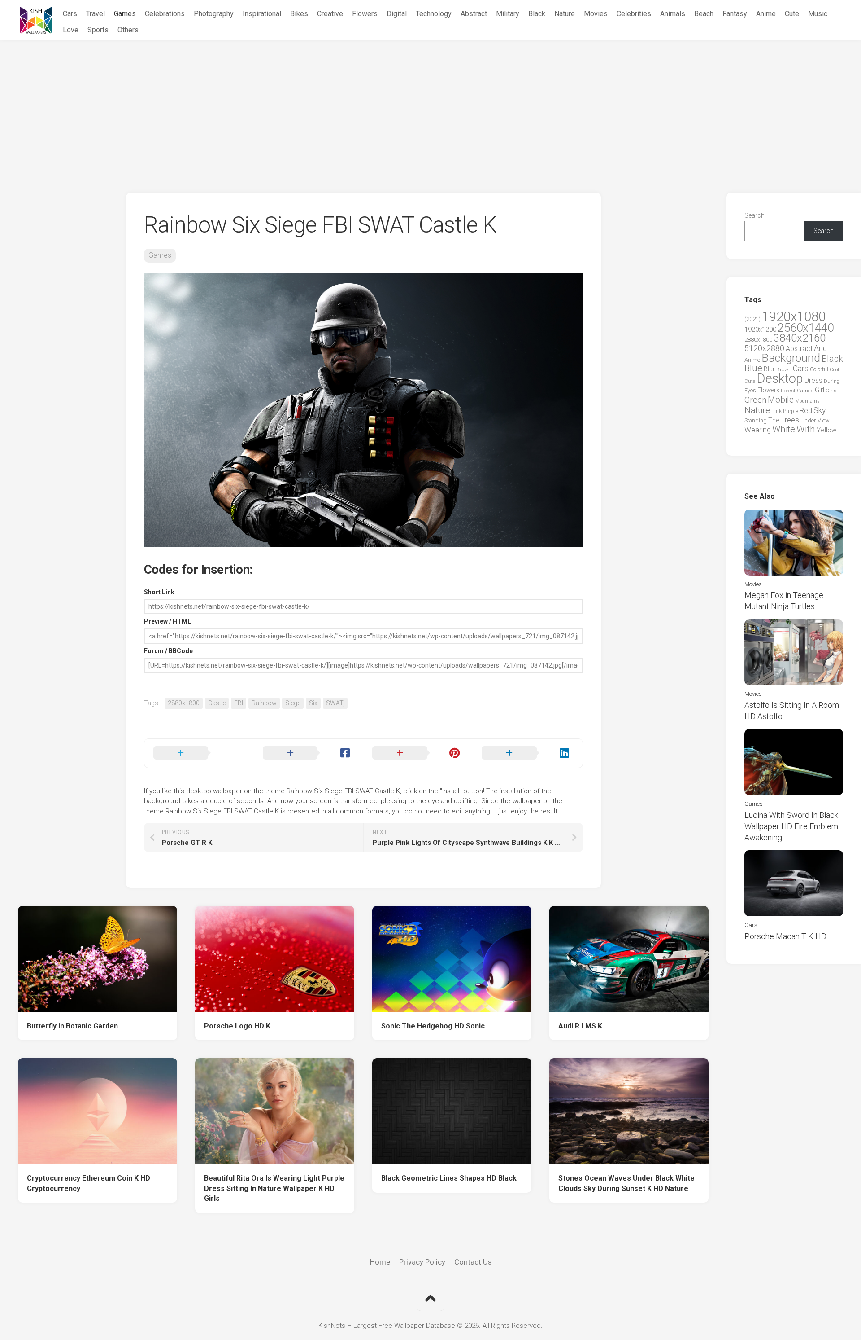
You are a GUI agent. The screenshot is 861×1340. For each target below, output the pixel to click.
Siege (292, 703)
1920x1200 (760, 329)
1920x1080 (794, 316)
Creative (330, 13)
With (805, 429)
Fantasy (734, 13)
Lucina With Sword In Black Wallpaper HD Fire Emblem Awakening (791, 826)
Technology (434, 13)
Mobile (781, 400)
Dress (813, 380)
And (820, 348)
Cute (792, 13)
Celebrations (165, 13)
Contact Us (472, 1261)
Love (70, 30)
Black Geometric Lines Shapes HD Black (449, 1178)
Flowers (365, 13)
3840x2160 (800, 338)
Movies (596, 13)
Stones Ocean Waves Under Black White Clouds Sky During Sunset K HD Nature (626, 1183)
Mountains (807, 401)
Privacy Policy (422, 1261)
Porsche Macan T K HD (785, 936)
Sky (819, 410)
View (824, 420)
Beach (703, 13)
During (831, 381)
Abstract (474, 13)
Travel (95, 13)
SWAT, (335, 703)
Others (128, 30)
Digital (397, 13)
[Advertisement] (430, 107)
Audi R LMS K (580, 1026)
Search (754, 215)
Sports (98, 30)
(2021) (752, 319)
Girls (831, 390)
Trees (789, 419)
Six (313, 703)
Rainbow (264, 703)
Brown (783, 369)
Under (808, 420)
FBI (238, 703)
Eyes (750, 390)
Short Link (159, 592)
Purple (790, 411)
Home (380, 1261)
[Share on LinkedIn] (527, 753)
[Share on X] (199, 753)
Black (536, 13)
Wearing (757, 430)
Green (755, 400)
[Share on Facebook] (308, 753)
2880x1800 (184, 703)
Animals (672, 13)
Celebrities (634, 13)
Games (125, 13)
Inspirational (262, 13)
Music (817, 13)
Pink (776, 411)
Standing (755, 420)
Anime (766, 13)
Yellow (826, 430)
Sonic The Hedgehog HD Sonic (433, 1026)
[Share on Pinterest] (418, 753)
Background (790, 358)
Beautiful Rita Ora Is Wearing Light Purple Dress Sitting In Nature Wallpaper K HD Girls (274, 1188)
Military (507, 13)
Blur (769, 369)
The (773, 420)
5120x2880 (764, 348)
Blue (753, 368)
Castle (217, 703)
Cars (70, 13)
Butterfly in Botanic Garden (72, 1026)
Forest (788, 390)
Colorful (819, 369)
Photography (214, 13)
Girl (819, 390)
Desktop (780, 378)
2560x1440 (806, 327)
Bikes (299, 13)
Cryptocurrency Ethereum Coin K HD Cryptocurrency (88, 1183)
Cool (834, 370)
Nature (564, 13)
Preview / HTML (167, 621)
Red (806, 410)
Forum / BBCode (168, 651)
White (783, 429)
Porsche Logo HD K (237, 1026)
